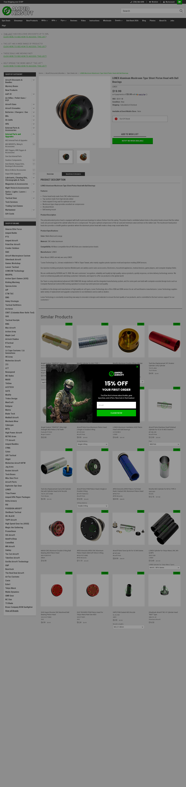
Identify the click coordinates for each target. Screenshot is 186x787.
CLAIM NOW (116, 413)
